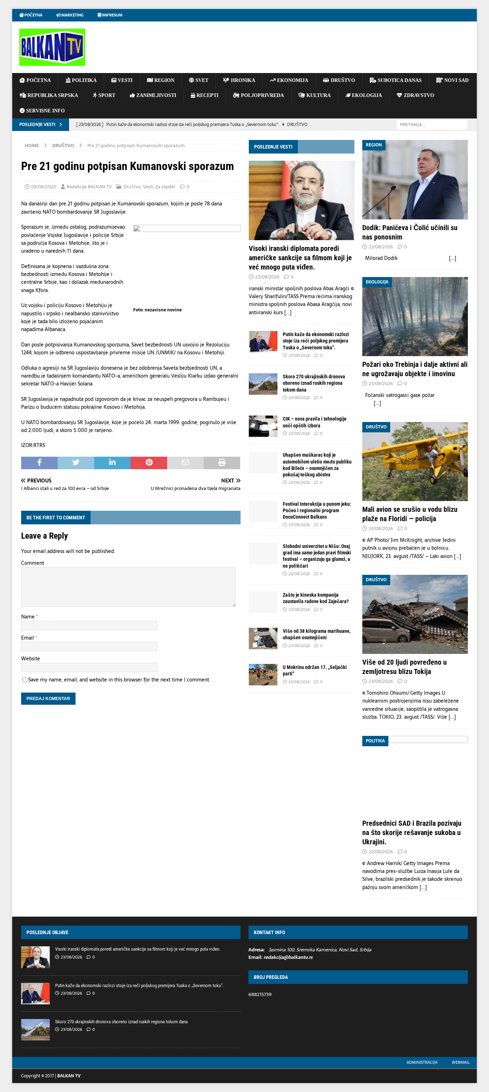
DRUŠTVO (342, 80)
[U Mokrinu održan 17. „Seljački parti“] (263, 674)
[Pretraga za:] (432, 124)
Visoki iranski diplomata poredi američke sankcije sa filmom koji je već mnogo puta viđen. (300, 257)
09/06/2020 (43, 186)
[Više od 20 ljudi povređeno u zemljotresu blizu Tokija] (415, 614)
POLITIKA (84, 80)
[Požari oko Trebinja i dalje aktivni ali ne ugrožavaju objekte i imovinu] (415, 316)
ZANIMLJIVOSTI (155, 95)
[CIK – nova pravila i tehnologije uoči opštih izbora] (263, 426)
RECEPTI (206, 95)
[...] (287, 312)
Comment (32, 563)
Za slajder (165, 186)
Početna (33, 15)
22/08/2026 (381, 851)
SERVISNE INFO (45, 110)
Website (30, 659)
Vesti (148, 186)
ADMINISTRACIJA (422, 1062)
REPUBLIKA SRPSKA (52, 95)
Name (28, 617)
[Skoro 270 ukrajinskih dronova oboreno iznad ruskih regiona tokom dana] (263, 384)
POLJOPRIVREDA (261, 95)
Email (28, 638)
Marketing (71, 15)
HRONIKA (242, 80)
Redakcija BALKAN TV (89, 186)
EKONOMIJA (292, 80)
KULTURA (318, 95)
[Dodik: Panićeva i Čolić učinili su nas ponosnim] (415, 179)
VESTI (124, 80)
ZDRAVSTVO (418, 95)
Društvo (132, 186)
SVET (201, 80)
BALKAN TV (69, 1075)
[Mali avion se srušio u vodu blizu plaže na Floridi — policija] (415, 461)
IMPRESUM (111, 15)
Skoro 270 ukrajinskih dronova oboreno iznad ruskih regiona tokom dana (314, 383)
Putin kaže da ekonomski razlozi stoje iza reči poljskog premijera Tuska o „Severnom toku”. (316, 340)
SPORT (106, 95)
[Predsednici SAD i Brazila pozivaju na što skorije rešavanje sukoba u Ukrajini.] (415, 775)
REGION (163, 80)
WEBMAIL (461, 1062)
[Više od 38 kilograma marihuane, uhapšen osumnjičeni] (263, 638)
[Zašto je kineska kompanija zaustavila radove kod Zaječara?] (263, 602)
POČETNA (38, 80)
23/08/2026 (267, 277)
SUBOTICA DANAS (399, 80)
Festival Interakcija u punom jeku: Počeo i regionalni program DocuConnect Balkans (317, 510)
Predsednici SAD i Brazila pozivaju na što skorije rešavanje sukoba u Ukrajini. (411, 832)
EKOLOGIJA (366, 95)
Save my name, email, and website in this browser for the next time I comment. (119, 680)
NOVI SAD (456, 80)
